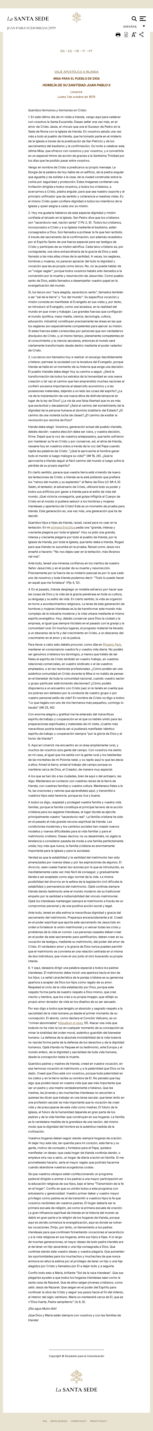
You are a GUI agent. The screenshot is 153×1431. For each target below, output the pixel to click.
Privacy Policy (98, 1421)
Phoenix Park (112, 644)
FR (77, 51)
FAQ (45, 1421)
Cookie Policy (78, 1421)
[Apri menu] (142, 18)
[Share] (141, 35)
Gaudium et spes (71, 1023)
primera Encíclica (63, 527)
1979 (52, 28)
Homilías (39, 28)
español (131, 27)
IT (83, 51)
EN (62, 51)
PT (90, 51)
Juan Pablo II (18, 28)
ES (70, 51)
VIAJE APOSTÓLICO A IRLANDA (76, 72)
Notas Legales (59, 1421)
